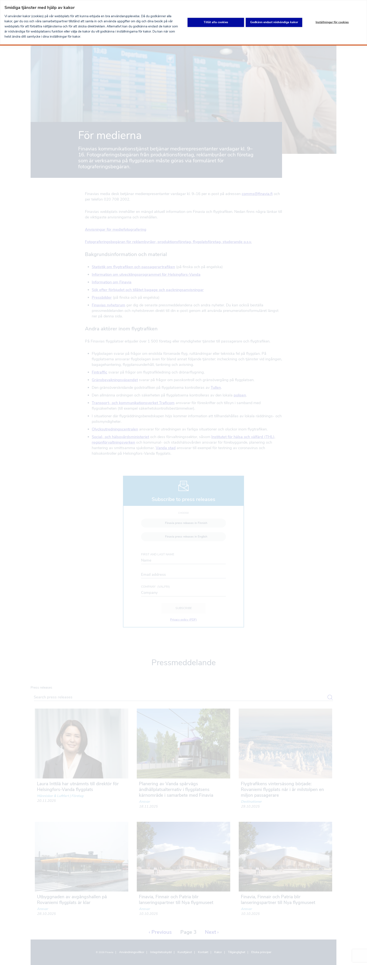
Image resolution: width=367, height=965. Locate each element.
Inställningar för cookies (332, 22)
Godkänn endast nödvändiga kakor (274, 22)
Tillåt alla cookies (216, 22)
